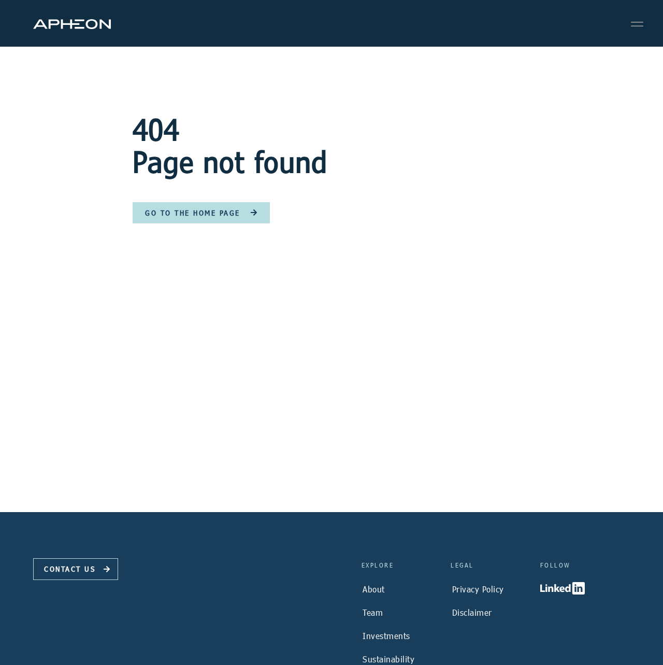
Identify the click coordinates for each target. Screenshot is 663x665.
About (374, 589)
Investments (386, 636)
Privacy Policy (478, 589)
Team (373, 612)
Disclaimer (472, 612)
